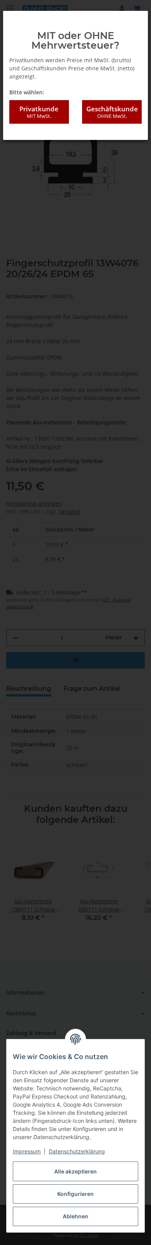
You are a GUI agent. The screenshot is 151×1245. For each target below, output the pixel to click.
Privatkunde (38, 111)
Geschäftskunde (112, 111)
